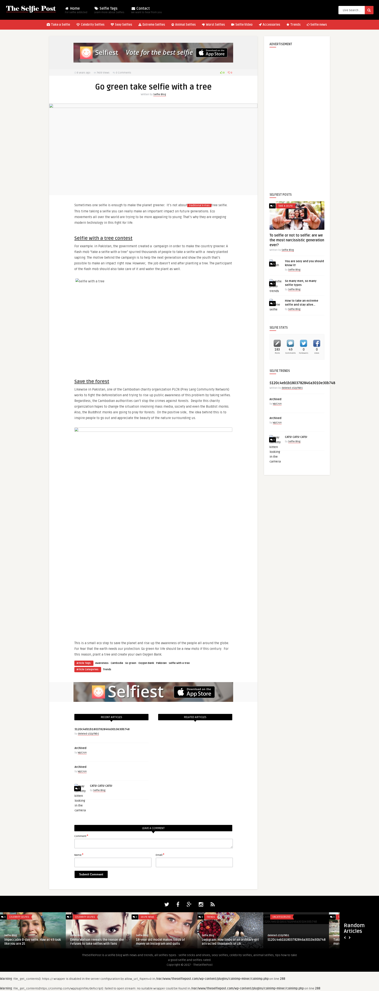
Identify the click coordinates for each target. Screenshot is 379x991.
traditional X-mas (199, 205)
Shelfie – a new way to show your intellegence (225, 942)
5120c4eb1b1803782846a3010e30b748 (102, 729)
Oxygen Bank (146, 663)
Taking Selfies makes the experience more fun (30, 942)
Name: (78, 855)
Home (76, 10)
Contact (146, 10)
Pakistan (161, 663)
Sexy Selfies (123, 25)
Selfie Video (243, 25)
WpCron (82, 752)
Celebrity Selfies (92, 25)
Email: (160, 855)
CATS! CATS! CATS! (101, 786)
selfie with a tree (179, 663)
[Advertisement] (297, 116)
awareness (102, 663)
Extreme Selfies (153, 25)
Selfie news (318, 25)
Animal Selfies (185, 25)
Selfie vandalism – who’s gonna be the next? (163, 942)
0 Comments (123, 72)
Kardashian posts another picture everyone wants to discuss (94, 942)
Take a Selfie (60, 25)
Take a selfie (285, 205)
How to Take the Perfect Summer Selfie (296, 940)
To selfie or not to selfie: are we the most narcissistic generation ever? (297, 240)
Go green (130, 663)
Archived (80, 748)
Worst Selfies (215, 25)
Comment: (81, 836)
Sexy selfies (82, 917)
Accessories (271, 25)
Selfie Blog (159, 94)
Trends (295, 25)
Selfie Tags (109, 10)
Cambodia (117, 663)
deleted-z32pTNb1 (88, 733)
